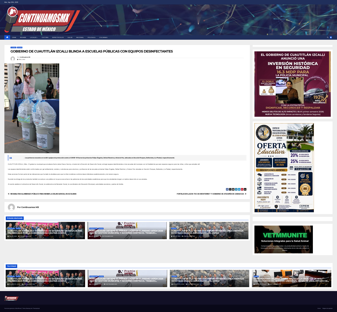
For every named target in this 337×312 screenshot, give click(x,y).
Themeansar (36, 308)
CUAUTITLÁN (11, 228)
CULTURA (45, 37)
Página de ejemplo (327, 308)
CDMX (14, 37)
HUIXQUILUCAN (93, 228)
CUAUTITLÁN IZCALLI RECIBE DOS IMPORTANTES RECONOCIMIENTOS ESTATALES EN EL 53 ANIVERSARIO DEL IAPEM (207, 232)
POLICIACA (91, 37)
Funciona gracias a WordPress (13, 308)
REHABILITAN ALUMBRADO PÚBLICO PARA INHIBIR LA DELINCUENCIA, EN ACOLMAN (43, 194)
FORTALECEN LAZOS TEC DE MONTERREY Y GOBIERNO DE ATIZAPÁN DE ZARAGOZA (210, 194)
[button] (327, 37)
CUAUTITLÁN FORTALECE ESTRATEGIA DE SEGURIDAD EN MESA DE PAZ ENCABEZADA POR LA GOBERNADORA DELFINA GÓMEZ (45, 232)
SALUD (70, 37)
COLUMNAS (103, 37)
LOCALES (33, 37)
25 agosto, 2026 (15, 284)
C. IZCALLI (13, 47)
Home (319, 308)
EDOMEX (23, 37)
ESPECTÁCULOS (58, 37)
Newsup (28, 308)
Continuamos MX (25, 57)
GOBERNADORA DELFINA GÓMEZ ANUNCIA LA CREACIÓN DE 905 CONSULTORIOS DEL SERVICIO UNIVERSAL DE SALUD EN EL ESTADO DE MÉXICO (290, 280)
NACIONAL (80, 37)
